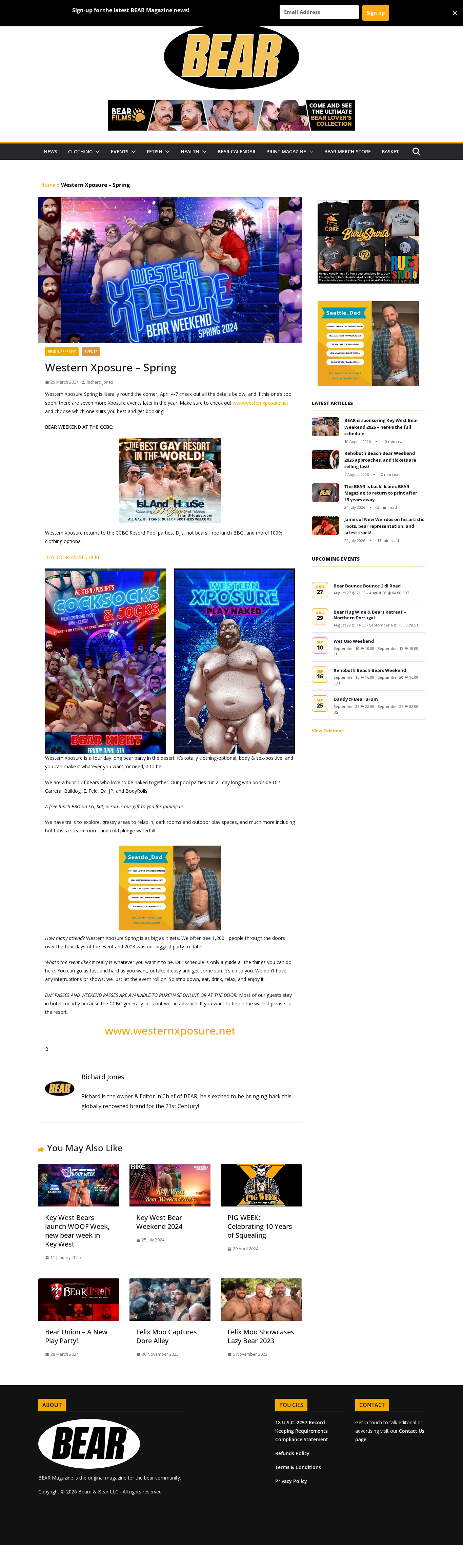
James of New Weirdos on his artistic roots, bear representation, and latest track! (384, 526)
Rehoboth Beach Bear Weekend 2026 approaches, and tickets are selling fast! (380, 459)
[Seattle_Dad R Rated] (338, 305)
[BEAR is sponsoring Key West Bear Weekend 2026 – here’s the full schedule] (325, 431)
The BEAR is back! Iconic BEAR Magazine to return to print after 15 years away (380, 493)
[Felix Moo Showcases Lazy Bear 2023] (261, 1283)
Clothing (80, 151)
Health (190, 151)
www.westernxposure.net (260, 403)
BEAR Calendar (237, 151)
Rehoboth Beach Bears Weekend (370, 670)
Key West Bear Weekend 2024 (159, 1222)
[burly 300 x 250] (338, 203)
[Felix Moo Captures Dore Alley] (169, 1283)
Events (119, 151)
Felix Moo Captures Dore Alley (166, 1336)
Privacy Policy (291, 1481)
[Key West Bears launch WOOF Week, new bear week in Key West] (78, 1168)
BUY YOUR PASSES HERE (72, 557)
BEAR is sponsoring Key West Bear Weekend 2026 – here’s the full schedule (381, 427)
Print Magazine (286, 151)
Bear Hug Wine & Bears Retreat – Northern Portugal (370, 615)
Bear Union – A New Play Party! (76, 1336)
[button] (96, 151)
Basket (390, 151)
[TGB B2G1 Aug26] (170, 847)
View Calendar (327, 731)
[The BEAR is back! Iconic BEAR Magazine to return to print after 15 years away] (325, 497)
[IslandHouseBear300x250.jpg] (84, 443)
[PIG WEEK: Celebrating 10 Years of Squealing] (261, 1168)
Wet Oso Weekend (354, 641)
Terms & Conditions (298, 1467)
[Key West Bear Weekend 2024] (169, 1168)
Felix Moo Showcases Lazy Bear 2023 (260, 1336)
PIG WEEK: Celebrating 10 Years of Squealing (259, 1226)
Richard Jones (100, 382)
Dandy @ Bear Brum (356, 699)
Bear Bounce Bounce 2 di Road (367, 586)
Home (48, 185)
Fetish (154, 151)
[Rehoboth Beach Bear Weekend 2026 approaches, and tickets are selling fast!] (325, 464)
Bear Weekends (62, 351)
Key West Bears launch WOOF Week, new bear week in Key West (77, 1231)
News (50, 151)
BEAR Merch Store (347, 151)
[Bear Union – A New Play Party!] (78, 1283)
